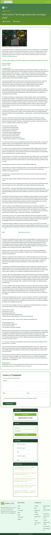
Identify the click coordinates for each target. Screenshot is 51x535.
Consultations (46, 514)
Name (4, 393)
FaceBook (29, 366)
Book (35, 508)
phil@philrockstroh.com (9, 366)
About (19, 508)
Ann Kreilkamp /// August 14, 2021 (24, 486)
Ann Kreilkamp (7, 21)
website (22, 366)
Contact (19, 519)
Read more (12, 513)
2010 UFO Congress (21, 444)
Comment (5, 380)
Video (19, 515)
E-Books (36, 506)
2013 (18, 459)
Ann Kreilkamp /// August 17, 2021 (24, 468)
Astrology (36, 514)
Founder (45, 520)
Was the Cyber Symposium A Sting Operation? (24, 472)
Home (19, 506)
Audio (19, 512)
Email (28, 393)
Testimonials (20, 517)
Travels (36, 520)
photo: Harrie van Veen (24, 232)
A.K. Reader (20, 510)
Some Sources (46, 526)
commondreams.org (12, 56)
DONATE (26, 414)
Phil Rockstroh (6, 68)
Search (26, 434)
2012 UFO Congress (21, 455)
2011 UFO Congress (21, 448)
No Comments (17, 21)
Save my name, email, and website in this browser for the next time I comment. (20, 398)
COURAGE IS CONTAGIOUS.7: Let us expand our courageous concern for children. (24, 479)
